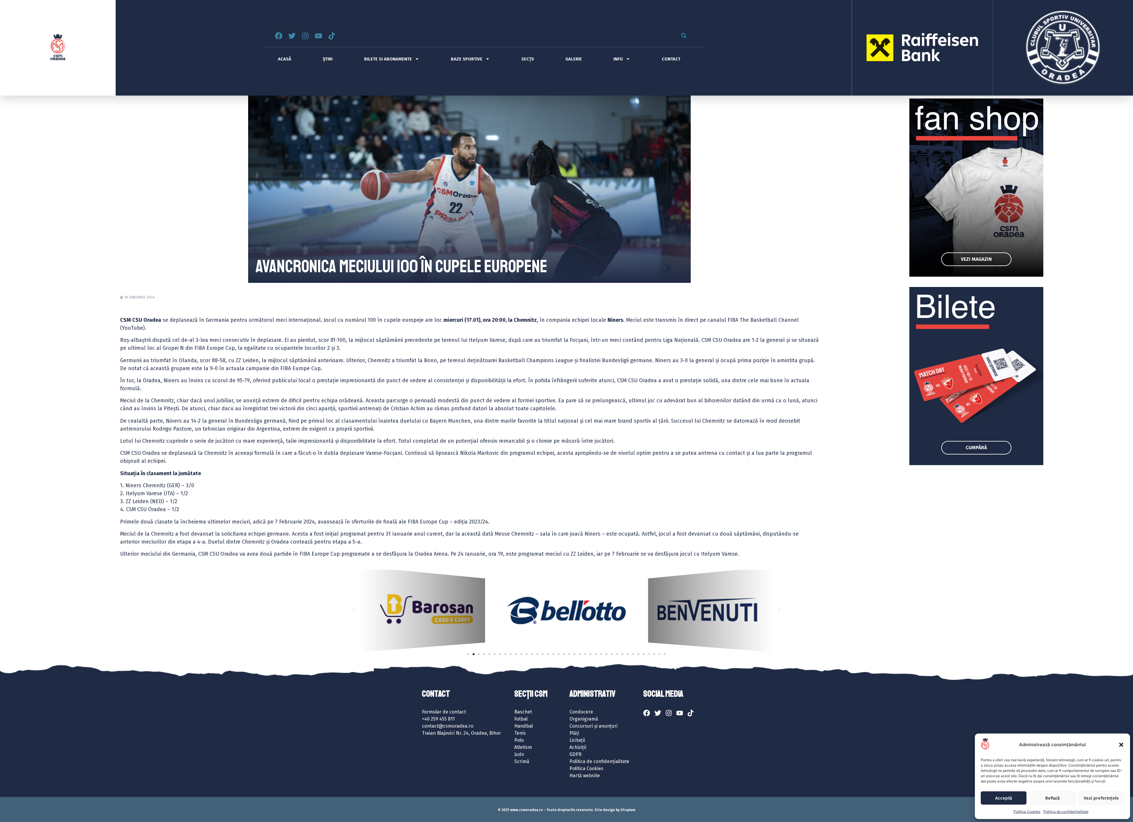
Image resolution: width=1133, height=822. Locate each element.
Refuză (1052, 798)
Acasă (284, 59)
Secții (527, 59)
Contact (671, 59)
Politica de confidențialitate (1065, 811)
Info (618, 59)
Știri (328, 59)
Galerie (573, 59)
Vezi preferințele (1101, 798)
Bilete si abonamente (388, 59)
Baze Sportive (466, 59)
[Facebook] (278, 35)
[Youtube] (318, 35)
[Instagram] (305, 35)
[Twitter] (292, 35)
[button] (1121, 745)
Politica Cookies (1027, 811)
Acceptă (1003, 798)
